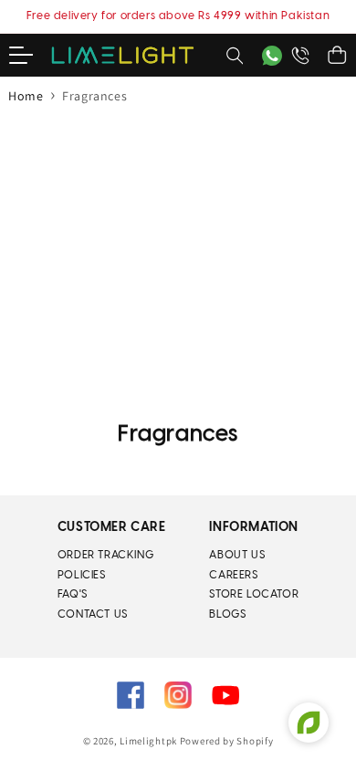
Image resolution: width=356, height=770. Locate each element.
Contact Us (93, 614)
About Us (237, 555)
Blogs (227, 614)
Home (25, 96)
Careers (233, 575)
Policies (82, 575)
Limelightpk (148, 740)
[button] (29, 56)
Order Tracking (105, 555)
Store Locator (253, 594)
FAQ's (73, 594)
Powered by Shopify (227, 740)
